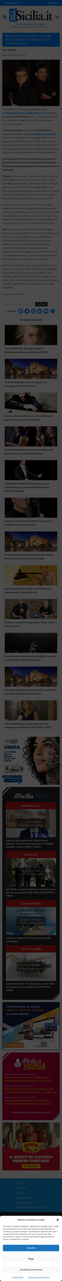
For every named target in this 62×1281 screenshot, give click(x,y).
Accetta (31, 1247)
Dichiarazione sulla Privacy (39, 1277)
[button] (57, 1219)
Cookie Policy (18, 1277)
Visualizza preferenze (31, 1269)
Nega (31, 1258)
